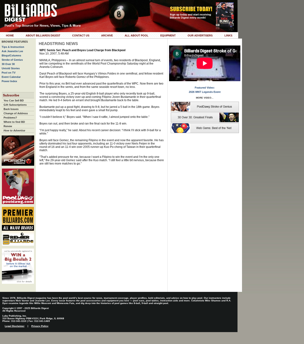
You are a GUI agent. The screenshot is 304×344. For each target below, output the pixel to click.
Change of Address (16, 113)
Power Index (9, 81)
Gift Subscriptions (15, 104)
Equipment (168, 35)
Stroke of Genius (12, 59)
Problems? (10, 117)
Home (10, 35)
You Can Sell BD (14, 100)
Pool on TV (8, 72)
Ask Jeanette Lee (12, 51)
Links (228, 35)
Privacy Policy (39, 326)
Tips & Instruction (13, 46)
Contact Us (80, 35)
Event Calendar (11, 76)
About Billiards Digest (43, 35)
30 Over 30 (8, 64)
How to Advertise (14, 130)
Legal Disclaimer (14, 326)
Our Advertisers (200, 35)
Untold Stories (11, 68)
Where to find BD (14, 121)
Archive (107, 35)
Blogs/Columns (11, 55)
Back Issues (11, 109)
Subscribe (11, 95)
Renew (8, 126)
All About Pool (136, 35)
